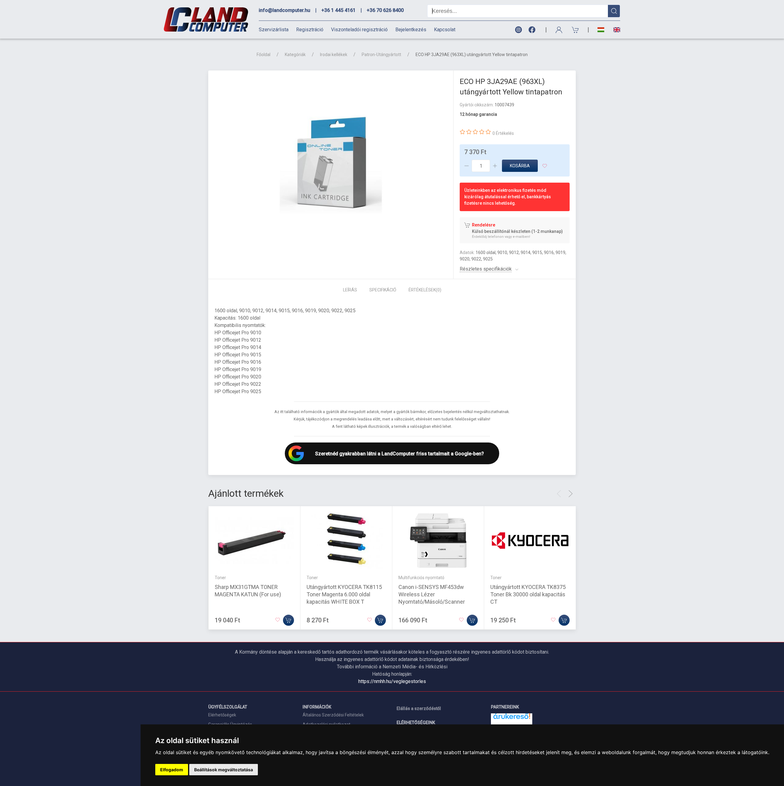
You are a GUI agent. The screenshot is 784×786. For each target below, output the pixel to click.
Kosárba (520, 165)
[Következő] (570, 493)
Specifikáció (382, 289)
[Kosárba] (288, 620)
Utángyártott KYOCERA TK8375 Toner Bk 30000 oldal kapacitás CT (528, 594)
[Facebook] (533, 30)
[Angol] (614, 30)
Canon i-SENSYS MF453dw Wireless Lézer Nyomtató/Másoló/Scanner (431, 594)
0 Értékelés (503, 133)
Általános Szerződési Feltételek (333, 714)
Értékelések (425, 289)
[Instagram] (518, 30)
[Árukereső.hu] (511, 718)
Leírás (350, 289)
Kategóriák (295, 54)
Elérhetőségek (222, 714)
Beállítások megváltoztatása (223, 769)
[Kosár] (575, 30)
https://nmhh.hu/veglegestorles (392, 681)
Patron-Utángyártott (381, 54)
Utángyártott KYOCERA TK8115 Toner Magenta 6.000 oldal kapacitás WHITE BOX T (344, 594)
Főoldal (263, 54)
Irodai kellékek (333, 54)
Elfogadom (171, 769)
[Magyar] (601, 30)
